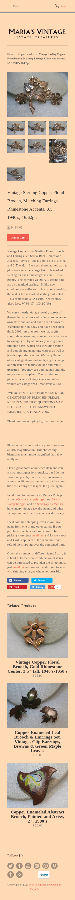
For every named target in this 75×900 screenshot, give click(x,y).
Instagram (37, 866)
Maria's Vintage (37, 884)
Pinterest (45, 866)
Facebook (19, 866)
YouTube (28, 866)
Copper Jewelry (26, 54)
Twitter (10, 866)
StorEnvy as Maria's (50, 504)
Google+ (19, 874)
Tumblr (10, 874)
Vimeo (54, 866)
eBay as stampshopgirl (31, 499)
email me (38, 535)
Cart (64, 6)
